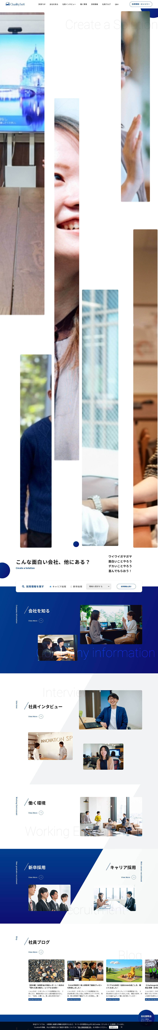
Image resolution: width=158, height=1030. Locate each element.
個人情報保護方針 (84, 1027)
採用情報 (94, 4)
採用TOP (42, 4)
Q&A (117, 4)
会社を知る (54, 4)
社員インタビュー (69, 4)
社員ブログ (106, 4)
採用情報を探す (126, 586)
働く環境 (83, 4)
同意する (113, 1027)
